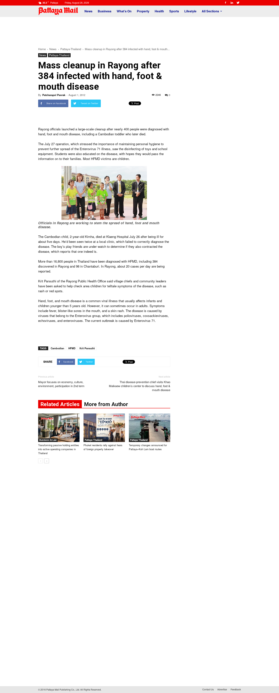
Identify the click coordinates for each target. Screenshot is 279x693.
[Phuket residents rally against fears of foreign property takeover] (104, 427)
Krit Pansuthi (87, 348)
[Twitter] (238, 2)
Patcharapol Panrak (53, 95)
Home (42, 49)
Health (159, 11)
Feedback (236, 689)
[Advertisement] (139, 30)
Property (143, 11)
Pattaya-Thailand (59, 55)
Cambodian (57, 348)
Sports (174, 11)
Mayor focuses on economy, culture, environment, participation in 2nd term (61, 384)
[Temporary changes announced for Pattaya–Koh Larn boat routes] (149, 427)
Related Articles (60, 404)
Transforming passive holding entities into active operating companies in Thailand (58, 449)
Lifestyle (190, 11)
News (88, 11)
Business (104, 11)
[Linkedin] (232, 2)
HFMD (71, 348)
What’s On (124, 11)
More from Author (106, 404)
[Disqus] (104, 523)
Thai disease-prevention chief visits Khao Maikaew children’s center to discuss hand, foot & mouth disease (139, 386)
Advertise (222, 689)
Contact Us (208, 689)
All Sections (210, 11)
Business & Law (48, 440)
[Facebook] (225, 2)
